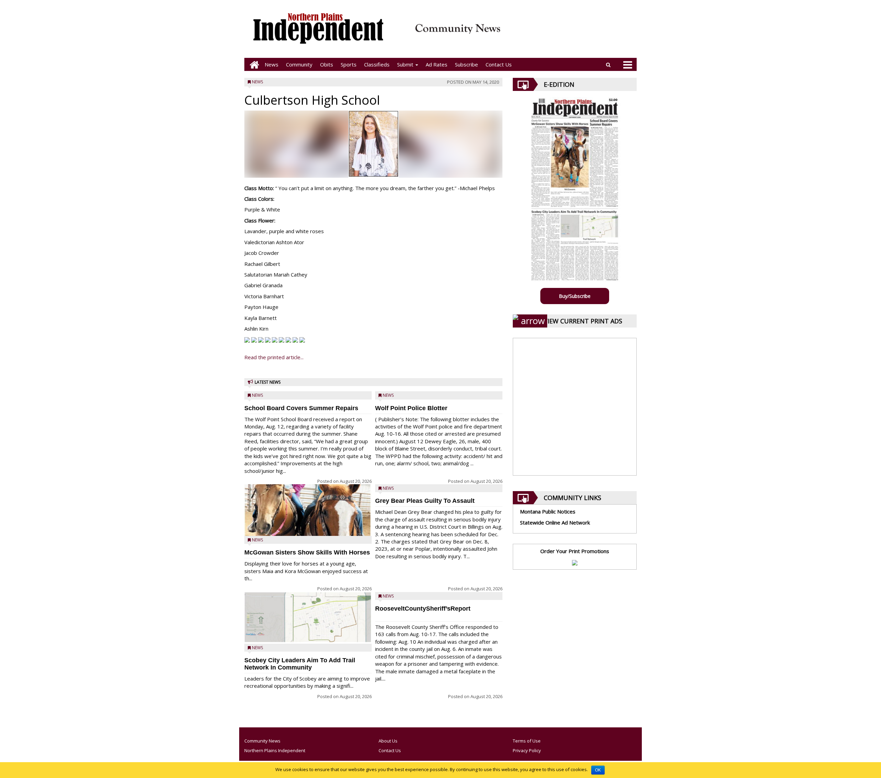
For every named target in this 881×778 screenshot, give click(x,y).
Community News (262, 741)
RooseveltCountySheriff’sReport (422, 608)
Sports (349, 64)
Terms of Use (527, 741)
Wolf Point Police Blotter (411, 408)
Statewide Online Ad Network (555, 522)
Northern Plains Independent (274, 750)
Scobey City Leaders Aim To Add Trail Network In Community (299, 664)
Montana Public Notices (547, 511)
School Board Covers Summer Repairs (301, 408)
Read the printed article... (274, 357)
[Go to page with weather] (571, 32)
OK (598, 770)
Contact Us (499, 64)
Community (299, 64)
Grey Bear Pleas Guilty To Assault (425, 500)
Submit (406, 64)
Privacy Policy (527, 750)
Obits (326, 64)
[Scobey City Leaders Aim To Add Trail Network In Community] (308, 617)
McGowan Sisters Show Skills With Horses (307, 552)
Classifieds (377, 64)
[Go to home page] (252, 64)
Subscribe (466, 64)
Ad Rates (436, 64)
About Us (388, 741)
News (271, 64)
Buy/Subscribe (575, 296)
